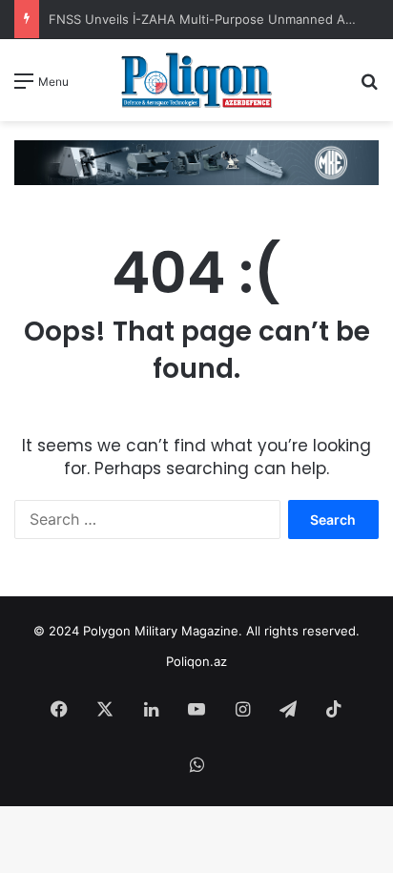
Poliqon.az (196, 661)
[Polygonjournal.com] (196, 80)
